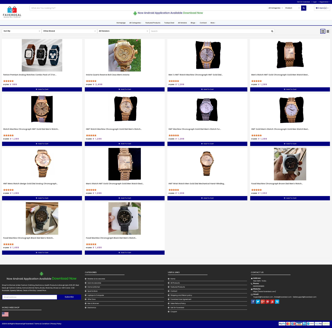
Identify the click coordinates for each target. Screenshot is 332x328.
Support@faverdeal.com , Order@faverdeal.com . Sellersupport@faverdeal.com (284, 297)
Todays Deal (169, 23)
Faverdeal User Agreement (181, 299)
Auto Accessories (94, 283)
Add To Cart (43, 89)
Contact (203, 23)
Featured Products (153, 23)
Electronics (92, 307)
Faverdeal (29, 324)
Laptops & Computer (96, 295)
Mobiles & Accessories (96, 279)
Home (173, 279)
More (213, 23)
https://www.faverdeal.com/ (264, 291)
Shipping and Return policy (181, 295)
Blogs (193, 23)
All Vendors (182, 23)
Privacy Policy (56, 324)
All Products (175, 283)
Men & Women (93, 303)
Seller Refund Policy (178, 303)
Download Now (193, 13)
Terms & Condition (42, 324)
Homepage (121, 23)
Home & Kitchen (94, 287)
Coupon (174, 311)
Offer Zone (91, 299)
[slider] (8, 81)
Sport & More (92, 291)
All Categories (135, 23)
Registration (324, 2)
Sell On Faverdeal (303, 2)
